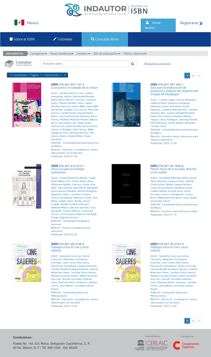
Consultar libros (106, 39)
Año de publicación (106, 53)
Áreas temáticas (60, 53)
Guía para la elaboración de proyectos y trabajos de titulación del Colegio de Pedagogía (174, 91)
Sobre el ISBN (24, 39)
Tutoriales (64, 39)
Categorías (37, 53)
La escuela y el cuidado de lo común (74, 87)
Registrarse (189, 23)
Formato (82, 53)
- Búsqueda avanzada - (157, 64)
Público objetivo (133, 53)
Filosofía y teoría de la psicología (179, 211)
